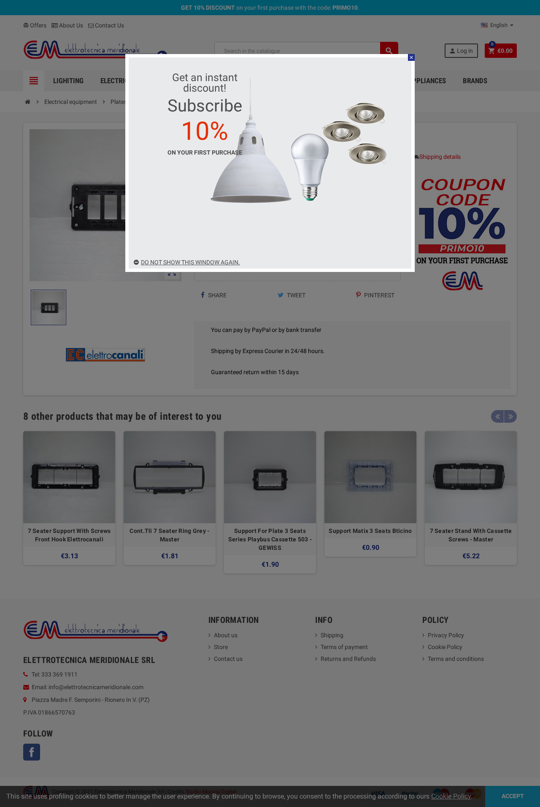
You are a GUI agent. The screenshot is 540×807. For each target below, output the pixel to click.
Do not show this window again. (190, 262)
